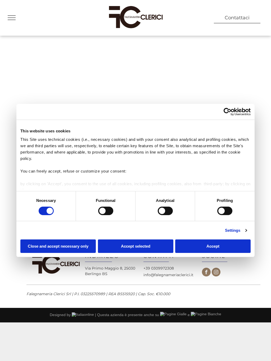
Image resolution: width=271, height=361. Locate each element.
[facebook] (206, 273)
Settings (233, 230)
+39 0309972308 (158, 268)
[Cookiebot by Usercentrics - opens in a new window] (227, 112)
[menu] (12, 18)
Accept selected (135, 246)
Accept (212, 246)
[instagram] (216, 273)
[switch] (105, 211)
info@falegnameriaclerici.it (168, 274)
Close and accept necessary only (58, 246)
